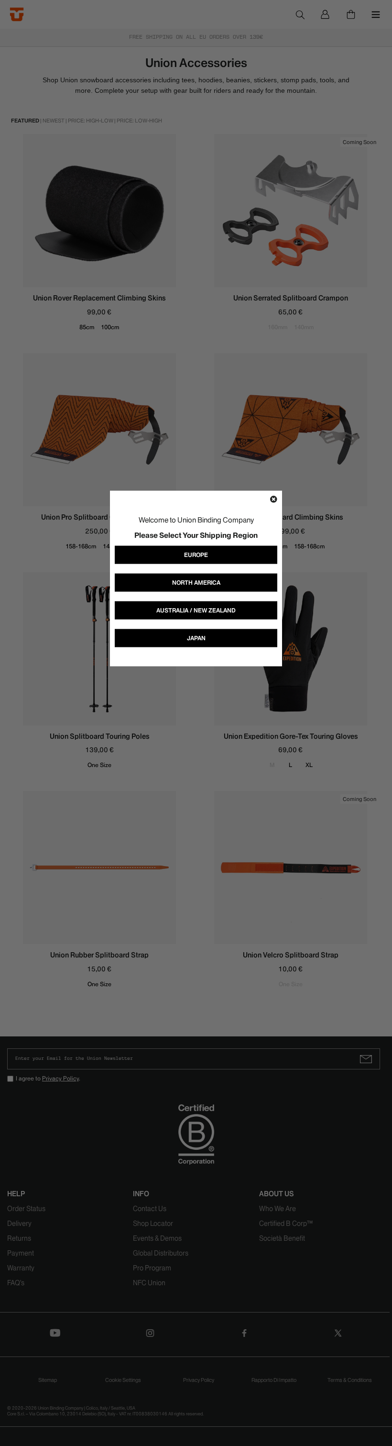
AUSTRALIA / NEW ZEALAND (196, 609)
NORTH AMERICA (196, 582)
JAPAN (196, 637)
